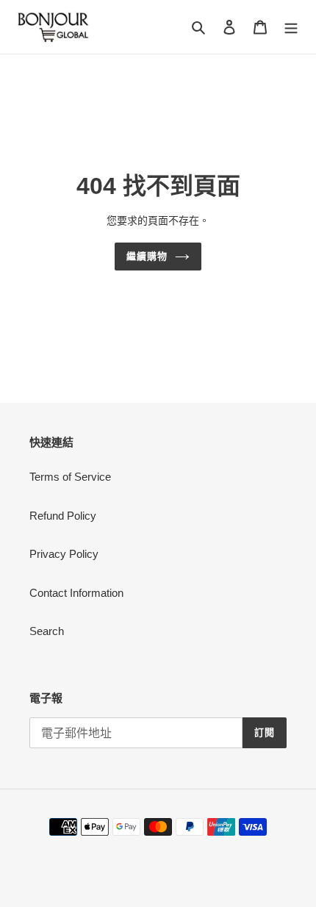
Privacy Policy (63, 554)
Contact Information (76, 593)
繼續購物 (147, 256)
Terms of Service (70, 476)
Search (46, 631)
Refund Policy (62, 515)
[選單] (291, 27)
